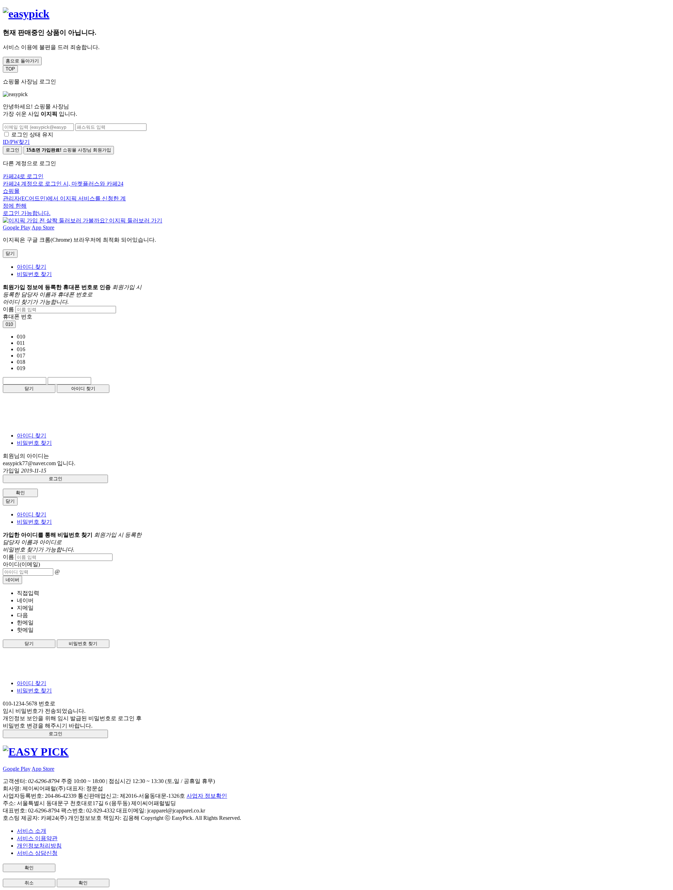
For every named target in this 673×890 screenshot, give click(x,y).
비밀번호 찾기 (34, 274)
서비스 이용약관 (37, 838)
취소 (29, 882)
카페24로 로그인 (64, 194)
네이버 (12, 579)
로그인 (12, 150)
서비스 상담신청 (37, 853)
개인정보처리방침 (39, 846)
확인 (20, 492)
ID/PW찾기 (16, 142)
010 (9, 324)
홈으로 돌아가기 (22, 60)
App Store (43, 227)
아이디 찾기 (31, 267)
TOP (10, 69)
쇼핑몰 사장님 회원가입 (68, 150)
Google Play (16, 227)
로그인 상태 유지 (32, 135)
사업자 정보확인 (206, 796)
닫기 (29, 388)
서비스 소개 (31, 831)
